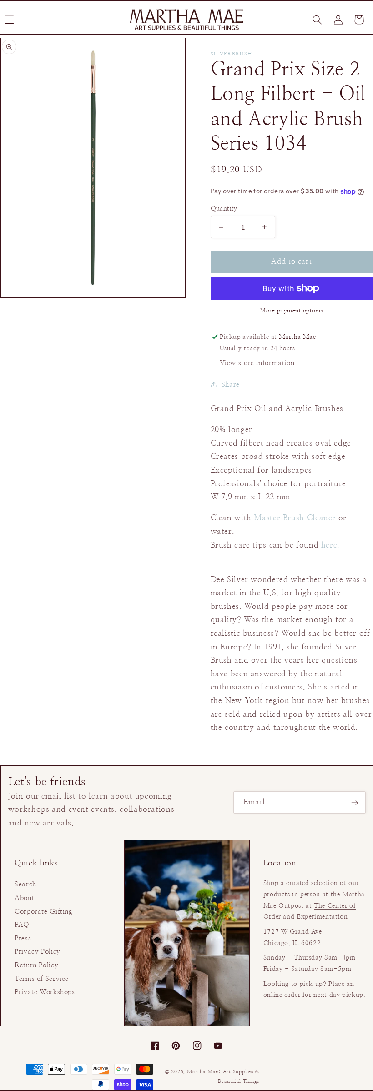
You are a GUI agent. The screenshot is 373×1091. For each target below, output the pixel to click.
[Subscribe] (354, 802)
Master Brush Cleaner (295, 518)
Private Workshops (45, 992)
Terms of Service (42, 978)
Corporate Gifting (44, 911)
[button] (317, 19)
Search (25, 884)
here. (330, 545)
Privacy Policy (37, 951)
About (24, 898)
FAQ (22, 924)
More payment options (291, 311)
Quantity (224, 209)
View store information (257, 363)
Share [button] (231, 384)
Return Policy (36, 965)
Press (23, 938)
